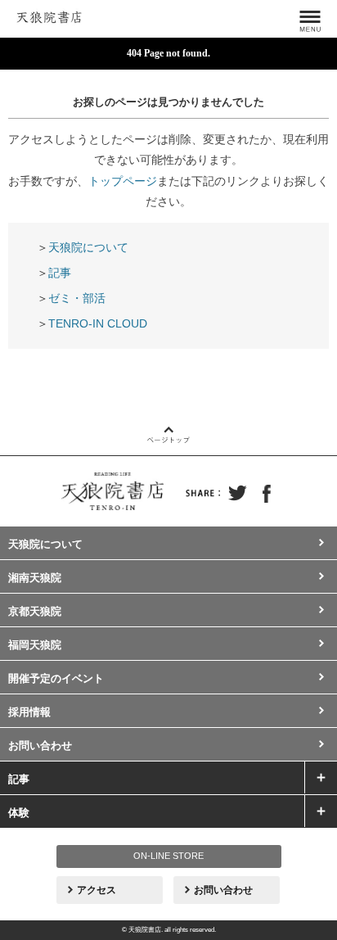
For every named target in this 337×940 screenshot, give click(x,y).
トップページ (122, 181)
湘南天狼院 (34, 578)
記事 (59, 272)
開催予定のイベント (56, 678)
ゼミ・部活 (77, 298)
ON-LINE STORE (168, 856)
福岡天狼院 (34, 645)
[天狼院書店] (49, 14)
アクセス (96, 890)
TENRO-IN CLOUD (97, 323)
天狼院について (88, 247)
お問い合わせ (40, 745)
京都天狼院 (34, 611)
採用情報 (29, 712)
